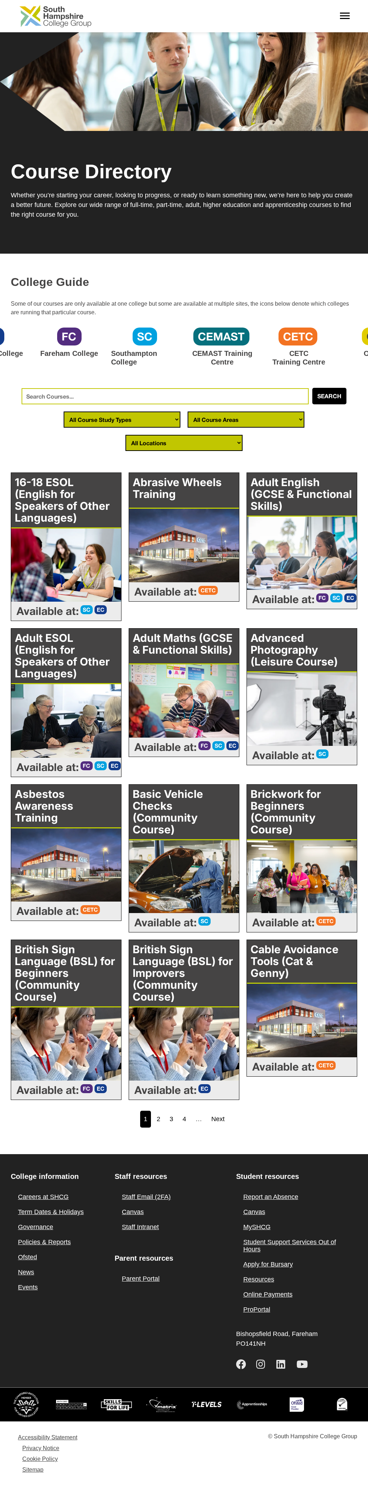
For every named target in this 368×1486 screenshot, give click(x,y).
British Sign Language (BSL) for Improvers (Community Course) (183, 973)
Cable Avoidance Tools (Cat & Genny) (294, 961)
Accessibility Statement (47, 1437)
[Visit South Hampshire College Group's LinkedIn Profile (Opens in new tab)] (283, 1364)
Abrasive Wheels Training (177, 488)
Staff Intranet (140, 1227)
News (26, 1272)
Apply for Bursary (268, 1264)
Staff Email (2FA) (146, 1196)
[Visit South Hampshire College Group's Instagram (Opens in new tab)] (263, 1364)
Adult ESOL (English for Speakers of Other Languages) (62, 655)
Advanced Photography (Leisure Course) (294, 649)
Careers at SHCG (43, 1196)
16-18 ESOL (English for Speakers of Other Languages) (62, 500)
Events (28, 1287)
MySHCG (257, 1227)
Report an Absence (270, 1196)
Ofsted (27, 1257)
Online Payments (268, 1294)
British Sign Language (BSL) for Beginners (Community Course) (65, 973)
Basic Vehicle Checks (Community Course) (168, 811)
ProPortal (256, 1309)
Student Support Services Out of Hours (289, 1245)
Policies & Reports (44, 1242)
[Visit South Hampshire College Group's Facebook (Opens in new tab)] (243, 1364)
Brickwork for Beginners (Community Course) (285, 811)
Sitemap (32, 1470)
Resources (258, 1279)
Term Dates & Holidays (51, 1211)
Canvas (133, 1211)
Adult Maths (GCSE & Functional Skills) (183, 643)
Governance (35, 1227)
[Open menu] (344, 16)
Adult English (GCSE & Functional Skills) (301, 494)
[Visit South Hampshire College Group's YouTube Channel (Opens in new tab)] (303, 1364)
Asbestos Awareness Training (44, 805)
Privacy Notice (40, 1448)
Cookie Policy (40, 1459)
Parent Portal (141, 1278)
